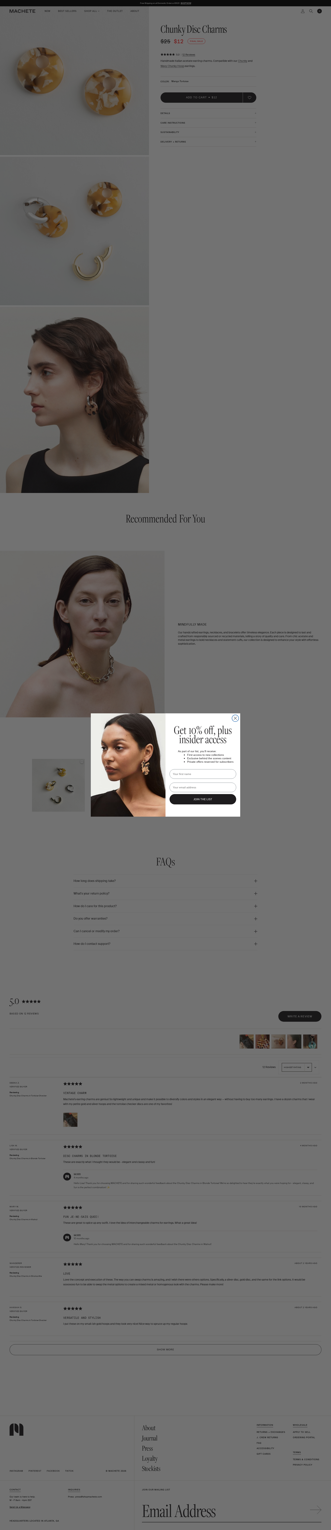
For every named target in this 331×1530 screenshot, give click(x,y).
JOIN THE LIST (202, 799)
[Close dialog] (235, 718)
